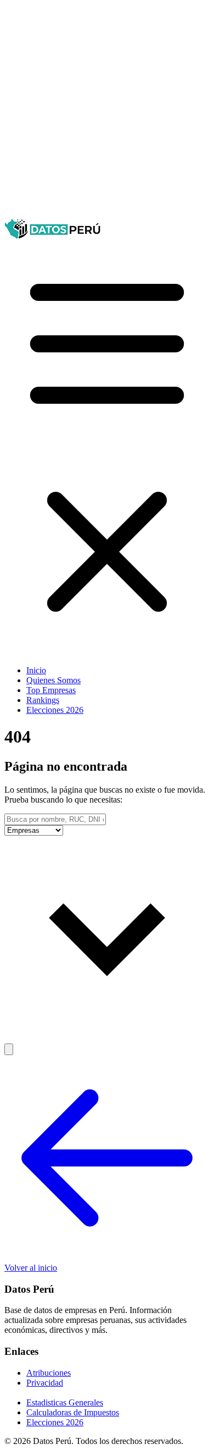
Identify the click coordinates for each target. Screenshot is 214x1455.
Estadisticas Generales (64, 1402)
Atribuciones (48, 1372)
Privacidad (44, 1382)
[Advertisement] (107, 111)
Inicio (36, 670)
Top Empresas (51, 690)
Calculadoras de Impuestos (72, 1412)
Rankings (42, 700)
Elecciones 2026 (54, 710)
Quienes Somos (53, 680)
